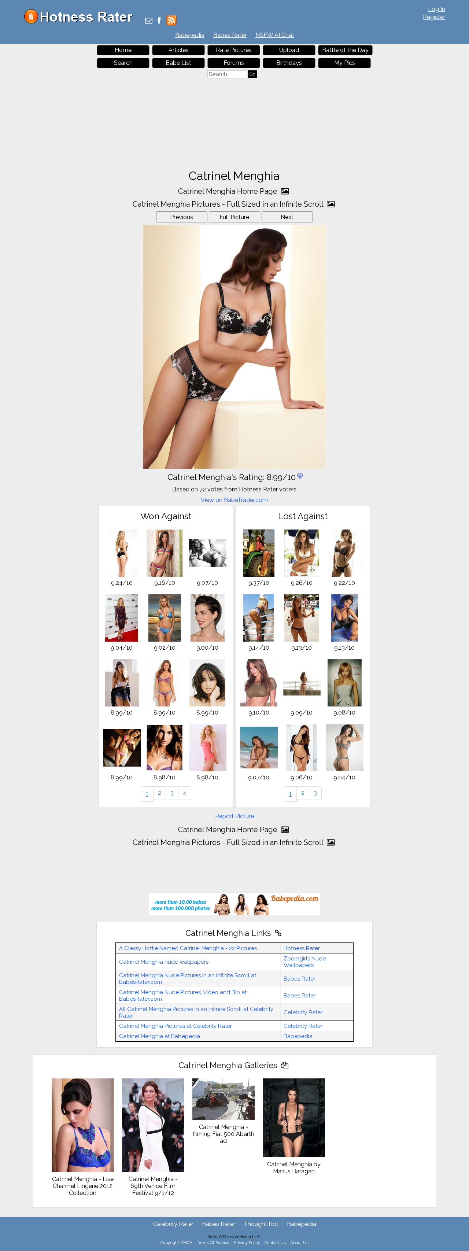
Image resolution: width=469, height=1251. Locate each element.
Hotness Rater (302, 948)
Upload (289, 50)
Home (123, 50)
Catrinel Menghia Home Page (228, 191)
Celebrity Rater (303, 1012)
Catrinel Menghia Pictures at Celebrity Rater (175, 1026)
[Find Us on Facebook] (159, 21)
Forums (234, 62)
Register (434, 17)
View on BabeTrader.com (234, 500)
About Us (299, 1242)
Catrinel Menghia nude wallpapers (163, 962)
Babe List (178, 62)
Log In (436, 8)
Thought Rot (261, 1224)
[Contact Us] (148, 21)
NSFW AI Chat (274, 35)
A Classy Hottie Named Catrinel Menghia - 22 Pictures (188, 948)
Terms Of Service (213, 1242)
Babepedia (189, 35)
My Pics (344, 62)
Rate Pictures (234, 50)
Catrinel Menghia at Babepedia (159, 1036)
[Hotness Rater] (81, 21)
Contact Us (275, 1242)
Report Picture (234, 816)
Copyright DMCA (176, 1242)
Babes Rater (230, 35)
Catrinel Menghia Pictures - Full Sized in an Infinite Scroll (229, 204)
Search (123, 62)
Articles (179, 50)
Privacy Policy (247, 1242)
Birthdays (289, 62)
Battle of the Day (345, 50)
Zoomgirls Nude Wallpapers (305, 961)
